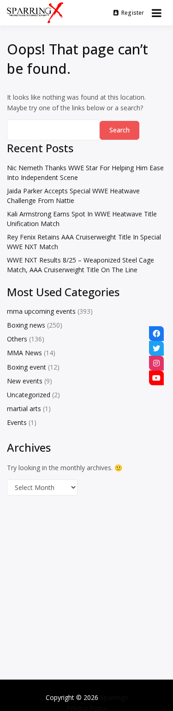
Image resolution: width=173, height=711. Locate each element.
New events (24, 380)
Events (17, 422)
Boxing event (26, 367)
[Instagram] (156, 363)
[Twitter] (156, 348)
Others (17, 339)
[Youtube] (156, 377)
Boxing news (26, 325)
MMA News (24, 352)
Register (132, 13)
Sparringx (114, 697)
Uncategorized (28, 394)
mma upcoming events (41, 311)
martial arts (24, 408)
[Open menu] (156, 13)
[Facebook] (156, 333)
